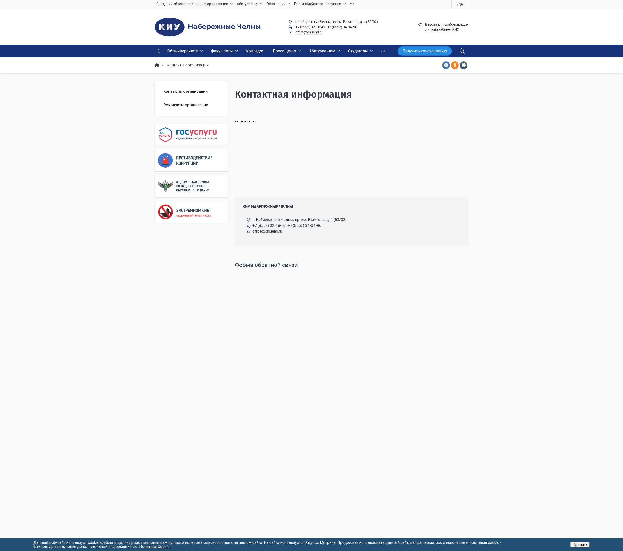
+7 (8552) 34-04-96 (342, 27)
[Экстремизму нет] (191, 212)
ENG (460, 4)
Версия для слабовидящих (446, 24)
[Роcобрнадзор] (191, 186)
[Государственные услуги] (191, 135)
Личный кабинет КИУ (442, 29)
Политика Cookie (154, 546)
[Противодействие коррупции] (191, 160)
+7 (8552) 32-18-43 (310, 27)
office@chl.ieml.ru (309, 32)
